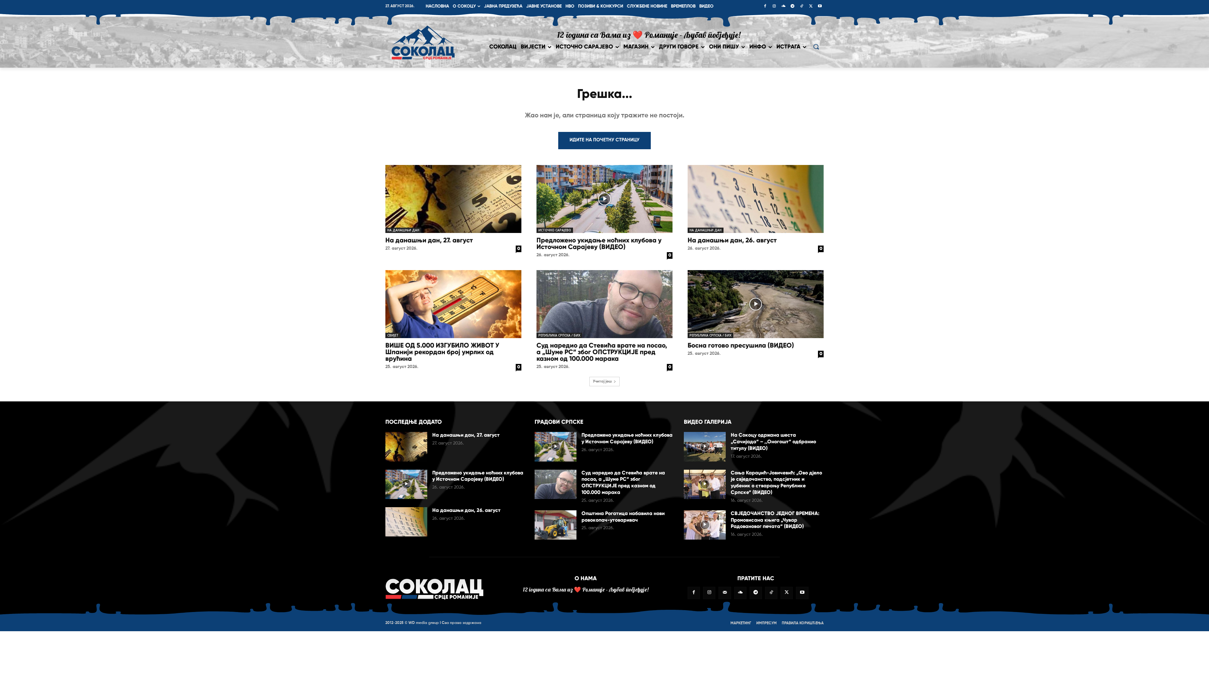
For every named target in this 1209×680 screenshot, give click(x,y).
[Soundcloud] (783, 6)
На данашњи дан (403, 230)
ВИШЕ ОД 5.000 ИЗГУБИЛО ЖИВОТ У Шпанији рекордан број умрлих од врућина (442, 352)
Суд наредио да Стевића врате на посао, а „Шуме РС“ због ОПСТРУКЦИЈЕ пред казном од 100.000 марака (601, 352)
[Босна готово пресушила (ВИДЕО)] (756, 304)
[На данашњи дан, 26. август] (756, 199)
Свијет (393, 335)
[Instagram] (774, 6)
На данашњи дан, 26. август (732, 240)
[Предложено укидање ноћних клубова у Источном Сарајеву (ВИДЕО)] (604, 199)
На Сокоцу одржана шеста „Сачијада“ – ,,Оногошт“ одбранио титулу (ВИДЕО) (773, 441)
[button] (816, 46)
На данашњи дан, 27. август (429, 240)
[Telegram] (792, 6)
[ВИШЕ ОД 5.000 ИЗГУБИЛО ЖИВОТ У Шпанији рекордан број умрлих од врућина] (453, 304)
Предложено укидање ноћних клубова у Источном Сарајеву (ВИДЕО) (598, 243)
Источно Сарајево (554, 230)
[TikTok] (801, 6)
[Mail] (724, 593)
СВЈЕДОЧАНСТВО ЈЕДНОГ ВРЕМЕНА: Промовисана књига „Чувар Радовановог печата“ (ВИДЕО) (775, 520)
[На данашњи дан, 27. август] (453, 199)
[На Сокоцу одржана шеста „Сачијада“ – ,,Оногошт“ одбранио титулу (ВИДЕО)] (705, 446)
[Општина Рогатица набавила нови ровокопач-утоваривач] (555, 525)
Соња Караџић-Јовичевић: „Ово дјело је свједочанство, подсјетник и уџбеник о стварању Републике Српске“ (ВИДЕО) (776, 482)
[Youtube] (820, 6)
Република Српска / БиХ (559, 335)
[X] (811, 6)
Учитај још (602, 381)
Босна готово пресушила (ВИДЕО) (741, 345)
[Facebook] (765, 6)
